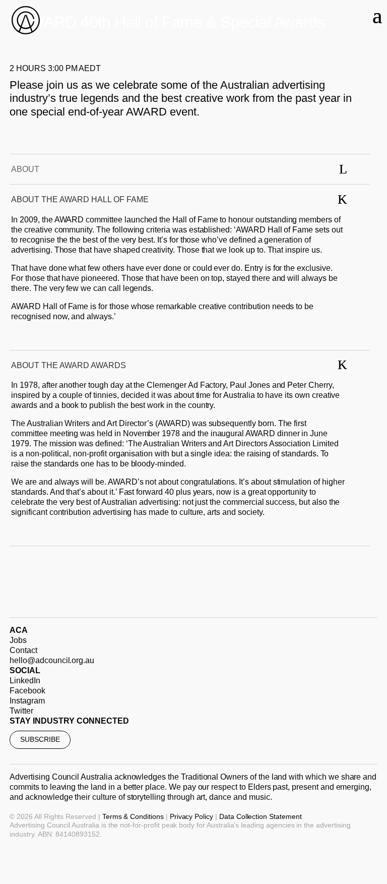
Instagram (27, 700)
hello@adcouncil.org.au (52, 660)
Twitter (21, 710)
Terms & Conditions (133, 816)
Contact (23, 650)
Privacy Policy (191, 816)
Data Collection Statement (260, 816)
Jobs (18, 640)
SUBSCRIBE (40, 739)
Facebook (27, 690)
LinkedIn (25, 680)
